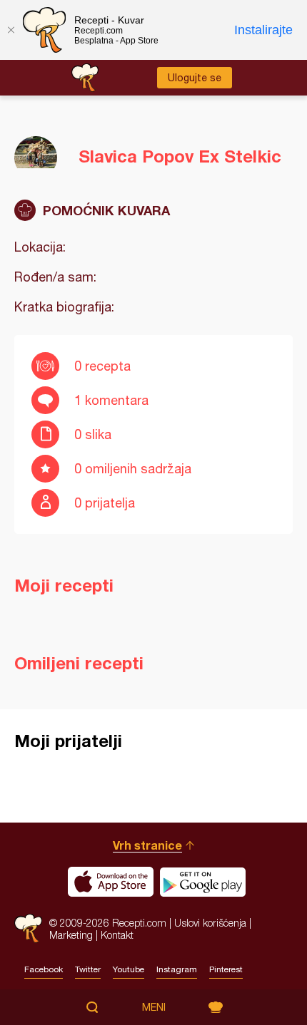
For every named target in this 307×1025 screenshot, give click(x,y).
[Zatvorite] (10, 30)
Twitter (88, 969)
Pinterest (226, 969)
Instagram (176, 969)
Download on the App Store (111, 882)
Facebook (43, 969)
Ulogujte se (194, 77)
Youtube (128, 969)
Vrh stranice (147, 845)
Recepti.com (28, 928)
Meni (154, 1007)
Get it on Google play (203, 882)
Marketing (71, 935)
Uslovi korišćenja (210, 923)
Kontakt (117, 935)
